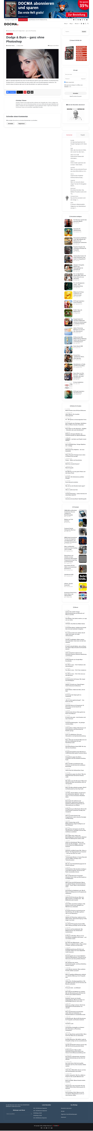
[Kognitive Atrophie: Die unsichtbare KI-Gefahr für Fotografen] (68, 250)
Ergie (72, 148)
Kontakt (62, 1111)
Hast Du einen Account (75, 96)
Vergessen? (83, 78)
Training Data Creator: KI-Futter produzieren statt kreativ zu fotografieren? (79, 257)
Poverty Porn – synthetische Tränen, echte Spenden (78, 357)
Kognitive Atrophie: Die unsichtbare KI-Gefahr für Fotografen (79, 248)
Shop (65, 23)
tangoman (73, 180)
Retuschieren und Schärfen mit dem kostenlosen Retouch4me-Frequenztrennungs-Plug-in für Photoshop (70, 558)
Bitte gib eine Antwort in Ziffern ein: (73, 85)
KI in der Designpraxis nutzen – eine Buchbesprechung (78, 284)
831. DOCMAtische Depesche (40, 1117)
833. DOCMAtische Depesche (40, 1108)
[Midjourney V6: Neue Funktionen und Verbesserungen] (68, 295)
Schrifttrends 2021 (68, 574)
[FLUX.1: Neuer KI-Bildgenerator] (68, 313)
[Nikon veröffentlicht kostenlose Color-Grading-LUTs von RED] (83, 550)
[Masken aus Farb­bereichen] (83, 523)
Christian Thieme (11, 45)
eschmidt (73, 167)
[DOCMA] (11, 24)
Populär (83, 135)
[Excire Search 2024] (68, 349)
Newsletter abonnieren (66, 1108)
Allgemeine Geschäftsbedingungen (69, 1114)
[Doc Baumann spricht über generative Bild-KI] (68, 223)
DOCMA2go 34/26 (37, 1113)
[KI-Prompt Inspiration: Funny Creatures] (68, 304)
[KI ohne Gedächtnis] (68, 385)
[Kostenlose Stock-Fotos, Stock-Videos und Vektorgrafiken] (83, 596)
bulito (72, 202)
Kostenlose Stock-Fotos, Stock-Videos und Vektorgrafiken (70, 594)
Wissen (76, 23)
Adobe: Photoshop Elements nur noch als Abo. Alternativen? (79, 329)
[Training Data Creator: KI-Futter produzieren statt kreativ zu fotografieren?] (68, 259)
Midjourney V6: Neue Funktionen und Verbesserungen (78, 293)
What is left (15, 30)
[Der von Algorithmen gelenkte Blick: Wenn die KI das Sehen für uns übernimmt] (68, 277)
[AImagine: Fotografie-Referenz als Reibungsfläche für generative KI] (68, 268)
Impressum (63, 1117)
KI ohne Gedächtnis (78, 382)
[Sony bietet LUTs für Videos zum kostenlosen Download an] (83, 569)
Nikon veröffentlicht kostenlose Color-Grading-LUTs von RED (71, 548)
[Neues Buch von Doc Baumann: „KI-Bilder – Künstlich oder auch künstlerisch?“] (68, 376)
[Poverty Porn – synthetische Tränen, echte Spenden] (68, 358)
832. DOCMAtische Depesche (40, 1110)
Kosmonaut (73, 188)
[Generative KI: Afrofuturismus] (68, 232)
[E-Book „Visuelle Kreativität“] (83, 587)
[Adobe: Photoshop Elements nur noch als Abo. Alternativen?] (68, 331)
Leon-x (72, 173)
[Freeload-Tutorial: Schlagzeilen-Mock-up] (83, 532)
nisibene (72, 161)
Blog (71, 23)
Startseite (9, 30)
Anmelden (75, 93)
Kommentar (69, 135)
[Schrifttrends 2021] (83, 578)
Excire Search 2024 (78, 346)
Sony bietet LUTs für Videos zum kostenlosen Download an (70, 567)
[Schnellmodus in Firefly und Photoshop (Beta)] (68, 367)
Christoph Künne (74, 196)
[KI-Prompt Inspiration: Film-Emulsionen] (68, 395)
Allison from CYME (75, 154)
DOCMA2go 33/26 (37, 1115)
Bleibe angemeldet (69, 82)
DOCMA (56, 1125)
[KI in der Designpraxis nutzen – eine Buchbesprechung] (68, 286)
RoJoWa (72, 140)
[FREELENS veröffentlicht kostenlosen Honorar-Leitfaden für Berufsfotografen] (83, 514)
